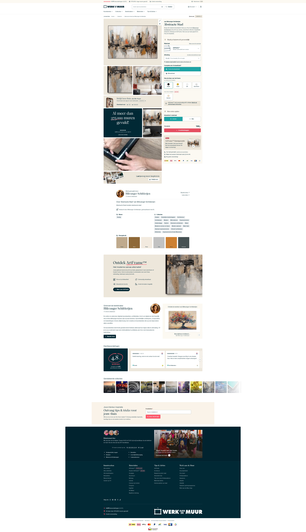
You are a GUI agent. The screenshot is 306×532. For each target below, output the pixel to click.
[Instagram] (110, 500)
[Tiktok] (120, 500)
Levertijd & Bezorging (137, 455)
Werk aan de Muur (187, 465)
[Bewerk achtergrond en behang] (159, 23)
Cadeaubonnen (135, 457)
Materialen (140, 11)
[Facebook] (115, 500)
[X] (118, 500)
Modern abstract (176, 226)
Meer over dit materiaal (195, 43)
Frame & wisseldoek (174, 69)
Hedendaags (158, 223)
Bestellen (133, 452)
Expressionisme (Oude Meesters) (172, 232)
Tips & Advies (151, 11)
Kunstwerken (107, 11)
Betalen (108, 455)
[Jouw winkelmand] (200, 6)
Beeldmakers (129, 11)
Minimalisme (174, 220)
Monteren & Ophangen (112, 457)
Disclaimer (147, 520)
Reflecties (158, 232)
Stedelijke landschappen (168, 217)
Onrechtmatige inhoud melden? (158, 520)
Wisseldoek (171, 73)
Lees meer (185, 195)
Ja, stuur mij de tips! (153, 416)
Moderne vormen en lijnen (162, 226)
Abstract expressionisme (162, 229)
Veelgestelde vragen (112, 452)
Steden (157, 217)
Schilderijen (158, 220)
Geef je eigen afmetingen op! (178, 62)
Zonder (174, 119)
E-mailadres (149, 408)
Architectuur (180, 217)
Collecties (118, 11)
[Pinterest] (113, 500)
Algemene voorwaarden (138, 520)
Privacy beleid (171, 520)
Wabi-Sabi (186, 226)
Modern (166, 220)
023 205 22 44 (132, 447)
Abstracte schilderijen (177, 223)
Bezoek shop (184, 192)
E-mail (141, 447)
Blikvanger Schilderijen (173, 21)
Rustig (119, 217)
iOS (129, 104)
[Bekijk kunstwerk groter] (159, 20)
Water (186, 223)
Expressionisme (184, 220)
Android (136, 104)
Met (193, 119)
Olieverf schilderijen (176, 229)
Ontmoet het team (161, 455)
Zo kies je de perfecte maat (194, 55)
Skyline (166, 223)
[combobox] (146, 7)
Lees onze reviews (122, 134)
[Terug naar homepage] (114, 6)
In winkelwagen (183, 130)
